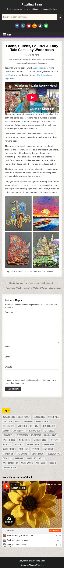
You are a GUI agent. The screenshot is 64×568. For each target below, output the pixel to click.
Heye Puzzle (49, 430)
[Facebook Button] (17, 25)
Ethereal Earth (42, 421)
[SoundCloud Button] (34, 25)
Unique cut (31, 458)
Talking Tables (37, 453)
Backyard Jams (9, 416)
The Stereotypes (44, 75)
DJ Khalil (9, 75)
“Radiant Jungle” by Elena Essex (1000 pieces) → (32, 283)
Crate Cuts (7, 421)
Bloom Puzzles (24, 416)
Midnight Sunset (41, 439)
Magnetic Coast (9, 439)
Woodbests (38, 68)
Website (8, 367)
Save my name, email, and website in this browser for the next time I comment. (31, 382)
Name (8, 347)
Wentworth (41, 462)
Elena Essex (28, 421)
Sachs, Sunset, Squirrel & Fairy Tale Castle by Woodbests (32, 48)
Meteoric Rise (24, 439)
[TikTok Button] (40, 25)
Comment (10, 312)
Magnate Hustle (50, 435)
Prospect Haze (33, 444)
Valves (41, 458)
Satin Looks (24, 449)
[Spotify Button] (46, 25)
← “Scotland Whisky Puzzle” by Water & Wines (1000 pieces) (32, 288)
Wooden (52, 462)
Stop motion (8, 453)
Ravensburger (48, 444)
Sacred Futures (9, 449)
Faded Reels (22, 426)
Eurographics (8, 426)
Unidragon (19, 458)
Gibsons (6, 430)
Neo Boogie (7, 444)
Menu (9, 34)
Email (8, 357)
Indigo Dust (7, 435)
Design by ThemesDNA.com (32, 565)
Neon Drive (19, 444)
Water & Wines (27, 462)
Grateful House (19, 430)
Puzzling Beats (32, 4)
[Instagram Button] (23, 25)
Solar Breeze (47, 449)
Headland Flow (34, 430)
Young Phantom (9, 467)
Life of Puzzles (22, 435)
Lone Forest (36, 435)
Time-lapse (42, 271)
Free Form (34, 426)
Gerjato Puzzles (48, 426)
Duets (17, 421)
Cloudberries (39, 416)
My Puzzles (56, 439)
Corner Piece (53, 416)
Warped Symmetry (10, 462)
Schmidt (35, 449)
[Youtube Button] (28, 25)
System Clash (22, 453)
